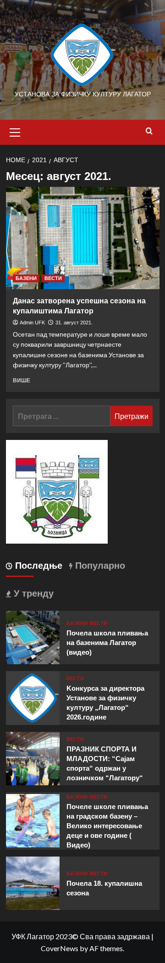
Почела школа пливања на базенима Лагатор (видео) (107, 642)
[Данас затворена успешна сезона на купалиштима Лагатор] (83, 238)
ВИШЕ (21, 380)
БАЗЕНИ (26, 278)
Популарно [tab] (98, 566)
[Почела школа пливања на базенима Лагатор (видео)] (33, 636)
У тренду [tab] (32, 593)
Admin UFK (32, 322)
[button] (15, 131)
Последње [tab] (37, 566)
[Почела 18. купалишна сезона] (33, 882)
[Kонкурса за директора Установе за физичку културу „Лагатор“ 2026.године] (33, 697)
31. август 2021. (74, 322)
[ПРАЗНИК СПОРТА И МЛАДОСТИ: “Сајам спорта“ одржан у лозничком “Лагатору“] (33, 757)
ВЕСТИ (53, 278)
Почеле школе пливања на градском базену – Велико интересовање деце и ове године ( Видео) (107, 826)
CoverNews (59, 948)
